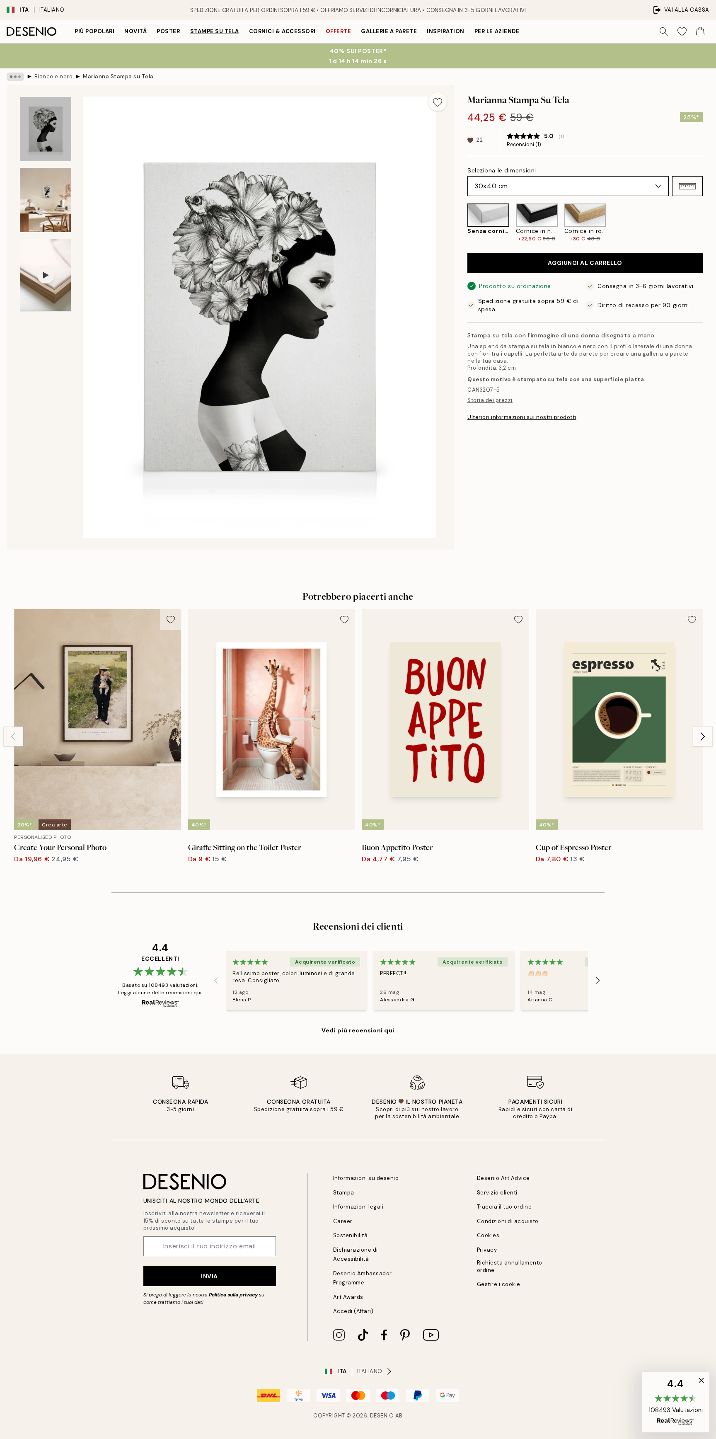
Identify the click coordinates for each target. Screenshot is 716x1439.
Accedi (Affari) (353, 1311)
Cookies (488, 1235)
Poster (168, 31)
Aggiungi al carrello (585, 262)
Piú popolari (94, 31)
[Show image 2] (45, 200)
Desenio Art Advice (503, 1178)
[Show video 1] (45, 275)
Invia (209, 1276)
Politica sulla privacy (234, 1294)
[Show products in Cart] (700, 31)
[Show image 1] (45, 129)
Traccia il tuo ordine (504, 1206)
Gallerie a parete (389, 31)
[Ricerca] (664, 31)
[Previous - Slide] (460, 222)
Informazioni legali (358, 1206)
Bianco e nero (53, 76)
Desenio (382, 1415)
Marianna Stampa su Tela (118, 76)
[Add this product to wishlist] (438, 101)
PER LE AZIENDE (496, 31)
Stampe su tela (214, 31)
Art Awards (348, 1297)
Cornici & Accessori (282, 31)
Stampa (343, 1192)
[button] (687, 186)
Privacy (487, 1249)
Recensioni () (524, 144)
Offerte (338, 31)
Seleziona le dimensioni (501, 170)
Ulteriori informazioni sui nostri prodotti (521, 417)
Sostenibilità (350, 1235)
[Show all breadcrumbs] (15, 77)
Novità (135, 31)
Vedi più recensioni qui (358, 1030)
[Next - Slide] (709, 222)
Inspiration (445, 31)
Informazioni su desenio (366, 1178)
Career (343, 1221)
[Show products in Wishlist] (682, 31)
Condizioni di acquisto (508, 1221)
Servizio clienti (497, 1192)
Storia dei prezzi (490, 400)
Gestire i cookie (498, 1284)
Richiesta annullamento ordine (509, 1266)
